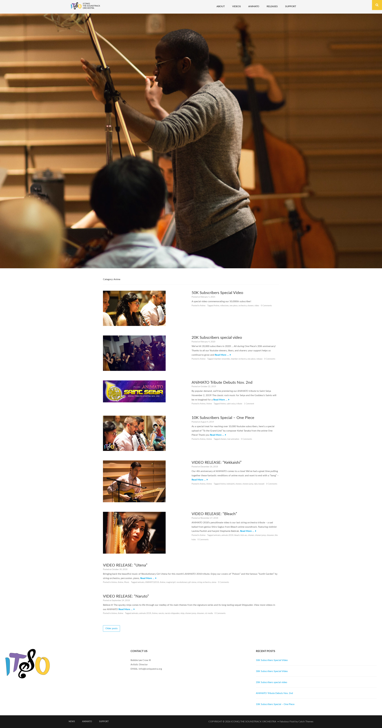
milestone (224, 306)
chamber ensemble (222, 359)
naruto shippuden (172, 613)
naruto (161, 613)
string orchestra (204, 582)
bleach (237, 535)
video (256, 306)
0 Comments (266, 306)
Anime (202, 306)
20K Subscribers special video (217, 338)
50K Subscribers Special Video (217, 293)
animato (217, 535)
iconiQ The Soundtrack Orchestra (253, 721)
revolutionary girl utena (186, 582)
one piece (233, 306)
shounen (270, 535)
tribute (239, 404)
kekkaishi (231, 484)
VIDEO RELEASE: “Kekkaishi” (217, 462)
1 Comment (249, 404)
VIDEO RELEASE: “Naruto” (126, 596)
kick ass (244, 535)
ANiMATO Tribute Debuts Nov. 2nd (222, 382)
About (221, 6)
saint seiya (231, 404)
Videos (236, 6)
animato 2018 (227, 535)
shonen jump (247, 484)
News (72, 722)
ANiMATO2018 (152, 582)
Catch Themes (305, 721)
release (259, 359)
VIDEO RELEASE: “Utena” (125, 565)
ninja (182, 613)
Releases (272, 6)
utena (213, 582)
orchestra (242, 306)
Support (290, 6)
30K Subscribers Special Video (272, 671)
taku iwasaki (259, 484)
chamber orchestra (239, 359)
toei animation (233, 439)
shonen (250, 306)
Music (126, 582)
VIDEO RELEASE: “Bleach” (214, 514)
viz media (209, 613)
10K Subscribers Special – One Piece (223, 418)
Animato (253, 6)
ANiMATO (87, 722)
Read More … (222, 355)
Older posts (111, 628)
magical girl (171, 582)
